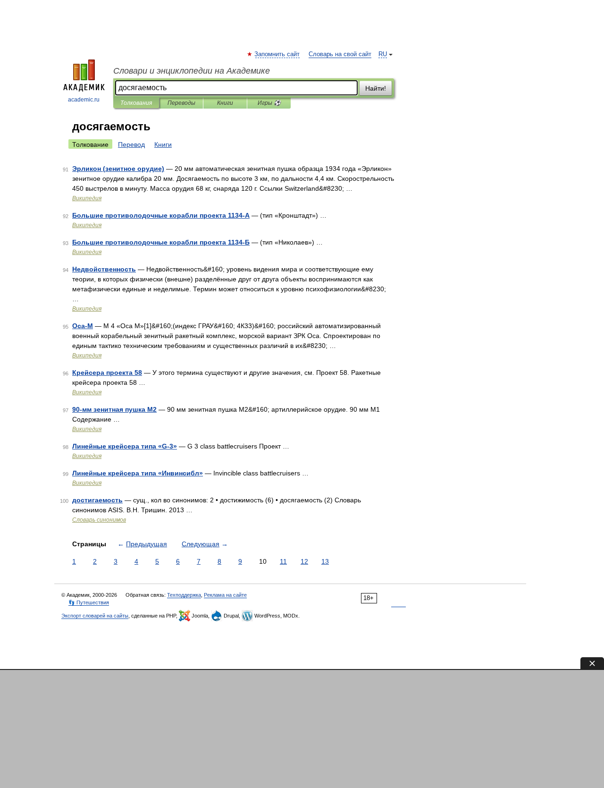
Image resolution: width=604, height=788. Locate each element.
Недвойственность (104, 269)
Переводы (181, 103)
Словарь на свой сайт (340, 54)
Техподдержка (184, 595)
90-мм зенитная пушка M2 (114, 409)
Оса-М (82, 326)
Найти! (375, 88)
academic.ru (84, 99)
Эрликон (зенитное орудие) (118, 168)
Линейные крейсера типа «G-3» (124, 446)
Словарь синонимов (99, 520)
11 (283, 561)
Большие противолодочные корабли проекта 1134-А (161, 215)
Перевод (131, 144)
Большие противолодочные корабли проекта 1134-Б (161, 242)
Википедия (86, 198)
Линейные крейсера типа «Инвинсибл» (137, 473)
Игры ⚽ (269, 103)
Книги (225, 103)
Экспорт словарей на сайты (94, 616)
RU (382, 54)
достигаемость (97, 500)
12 (304, 561)
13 (325, 561)
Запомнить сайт (277, 54)
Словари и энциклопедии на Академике (191, 71)
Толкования (136, 103)
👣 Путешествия (88, 602)
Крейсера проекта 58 (107, 372)
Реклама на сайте (225, 595)
